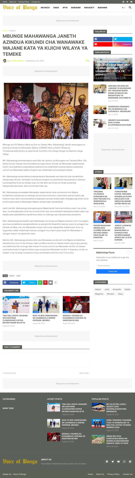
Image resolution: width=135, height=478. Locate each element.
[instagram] (124, 461)
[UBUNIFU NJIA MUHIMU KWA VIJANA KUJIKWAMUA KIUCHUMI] (99, 123)
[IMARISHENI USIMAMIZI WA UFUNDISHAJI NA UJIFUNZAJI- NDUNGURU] (99, 109)
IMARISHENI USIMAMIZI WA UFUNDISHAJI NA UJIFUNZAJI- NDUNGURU (119, 108)
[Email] (50, 282)
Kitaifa (127, 289)
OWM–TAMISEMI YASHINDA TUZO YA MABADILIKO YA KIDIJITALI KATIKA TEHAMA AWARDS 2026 (118, 423)
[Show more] (55, 282)
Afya (65, 7)
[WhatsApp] (40, 282)
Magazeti (89, 7)
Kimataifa (117, 289)
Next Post (83, 373)
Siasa (56, 7)
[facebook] (123, 2)
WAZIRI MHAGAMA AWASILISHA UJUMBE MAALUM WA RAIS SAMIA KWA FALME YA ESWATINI (102, 231)
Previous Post (10, 373)
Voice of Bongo (19, 474)
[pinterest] (130, 461)
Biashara (102, 7)
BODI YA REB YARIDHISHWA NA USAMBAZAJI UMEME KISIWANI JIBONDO (45, 317)
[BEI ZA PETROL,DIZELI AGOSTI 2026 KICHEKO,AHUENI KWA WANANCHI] (98, 407)
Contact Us (36, 2)
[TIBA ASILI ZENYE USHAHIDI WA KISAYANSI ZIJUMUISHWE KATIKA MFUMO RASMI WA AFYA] (53, 407)
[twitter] (127, 2)
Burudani (76, 7)
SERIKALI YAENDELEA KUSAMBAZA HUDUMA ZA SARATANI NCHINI (74, 317)
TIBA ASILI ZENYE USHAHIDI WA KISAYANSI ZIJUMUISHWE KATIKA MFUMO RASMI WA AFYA (15, 319)
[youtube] (131, 2)
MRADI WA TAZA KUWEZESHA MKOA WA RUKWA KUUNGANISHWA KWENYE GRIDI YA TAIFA (117, 439)
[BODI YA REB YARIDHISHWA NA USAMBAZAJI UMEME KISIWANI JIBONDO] (53, 423)
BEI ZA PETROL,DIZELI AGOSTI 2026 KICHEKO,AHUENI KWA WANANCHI (116, 408)
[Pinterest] (45, 282)
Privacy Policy (23, 2)
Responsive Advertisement (67, 20)
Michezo (45, 7)
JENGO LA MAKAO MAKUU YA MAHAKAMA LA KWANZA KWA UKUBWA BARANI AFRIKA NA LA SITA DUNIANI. (123, 232)
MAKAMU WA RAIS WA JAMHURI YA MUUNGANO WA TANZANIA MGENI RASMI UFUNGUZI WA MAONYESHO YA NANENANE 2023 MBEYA (119, 92)
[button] (123, 7)
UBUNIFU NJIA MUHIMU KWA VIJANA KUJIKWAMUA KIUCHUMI (119, 122)
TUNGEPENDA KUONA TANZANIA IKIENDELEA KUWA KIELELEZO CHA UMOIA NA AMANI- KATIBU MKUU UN (123, 197)
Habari (12, 31)
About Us (12, 2)
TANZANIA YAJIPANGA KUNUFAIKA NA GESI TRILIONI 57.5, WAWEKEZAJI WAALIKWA (102, 197)
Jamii (18, 276)
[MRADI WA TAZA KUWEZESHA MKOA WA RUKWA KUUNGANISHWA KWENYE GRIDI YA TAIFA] (98, 439)
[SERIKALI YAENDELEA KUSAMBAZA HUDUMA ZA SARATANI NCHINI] (53, 437)
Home (5, 2)
